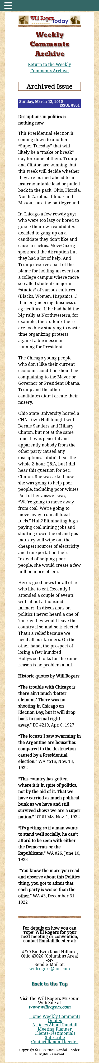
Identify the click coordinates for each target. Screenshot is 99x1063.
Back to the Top (50, 983)
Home (35, 1016)
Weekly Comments (61, 1016)
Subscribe (55, 1037)
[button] (9, 6)
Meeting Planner (55, 1029)
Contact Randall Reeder (54, 1042)
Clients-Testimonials (55, 1033)
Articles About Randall (54, 1025)
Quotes (55, 1020)
